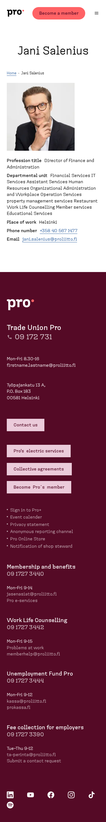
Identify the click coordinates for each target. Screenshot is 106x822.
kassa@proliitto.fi (26, 701)
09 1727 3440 (25, 574)
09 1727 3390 (25, 734)
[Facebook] (50, 794)
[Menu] (96, 13)
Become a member (59, 13)
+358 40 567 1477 (58, 230)
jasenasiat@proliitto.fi (32, 594)
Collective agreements (39, 469)
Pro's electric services (39, 451)
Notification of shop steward (41, 546)
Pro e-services (22, 600)
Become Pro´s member (39, 487)
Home (11, 73)
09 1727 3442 (25, 627)
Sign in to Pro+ (25, 510)
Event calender (26, 517)
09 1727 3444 (25, 681)
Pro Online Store (27, 539)
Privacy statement (29, 524)
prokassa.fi (19, 707)
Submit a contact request (34, 761)
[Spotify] (10, 805)
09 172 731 (33, 337)
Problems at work (25, 648)
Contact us (26, 425)
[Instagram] (71, 794)
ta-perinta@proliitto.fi (31, 754)
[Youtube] (30, 794)
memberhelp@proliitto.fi (33, 654)
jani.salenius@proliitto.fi (49, 239)
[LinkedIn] (10, 794)
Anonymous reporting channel (41, 531)
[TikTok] (91, 794)
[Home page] (15, 13)
